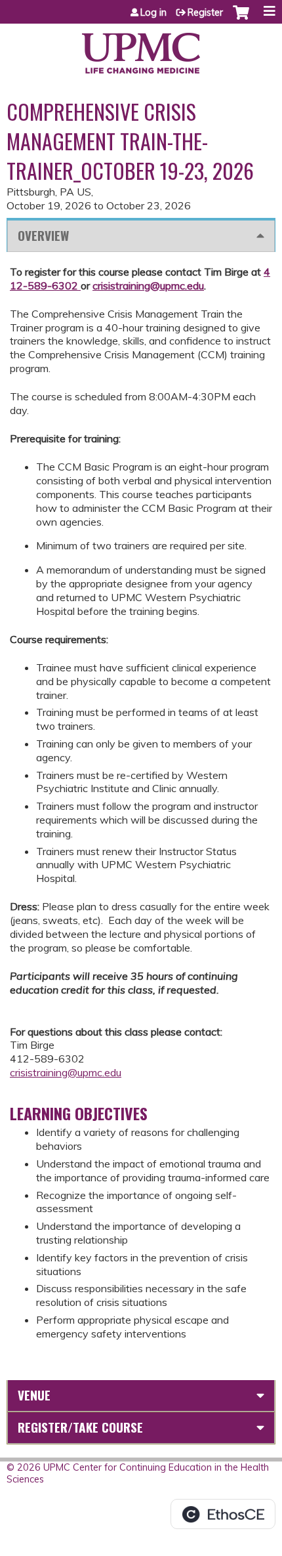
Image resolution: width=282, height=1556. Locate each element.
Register (205, 12)
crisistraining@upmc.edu (148, 285)
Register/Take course (80, 1427)
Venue (34, 1394)
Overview (43, 235)
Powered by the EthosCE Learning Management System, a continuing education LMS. (223, 1514)
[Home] (141, 49)
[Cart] (241, 19)
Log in (153, 12)
